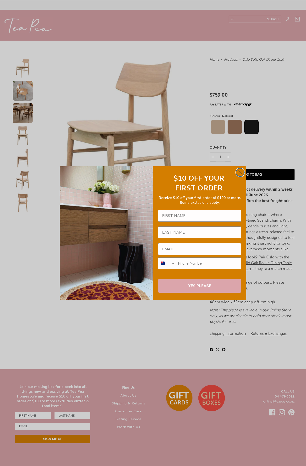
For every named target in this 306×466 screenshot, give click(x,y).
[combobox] (166, 263)
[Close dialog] (240, 172)
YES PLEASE (199, 285)
